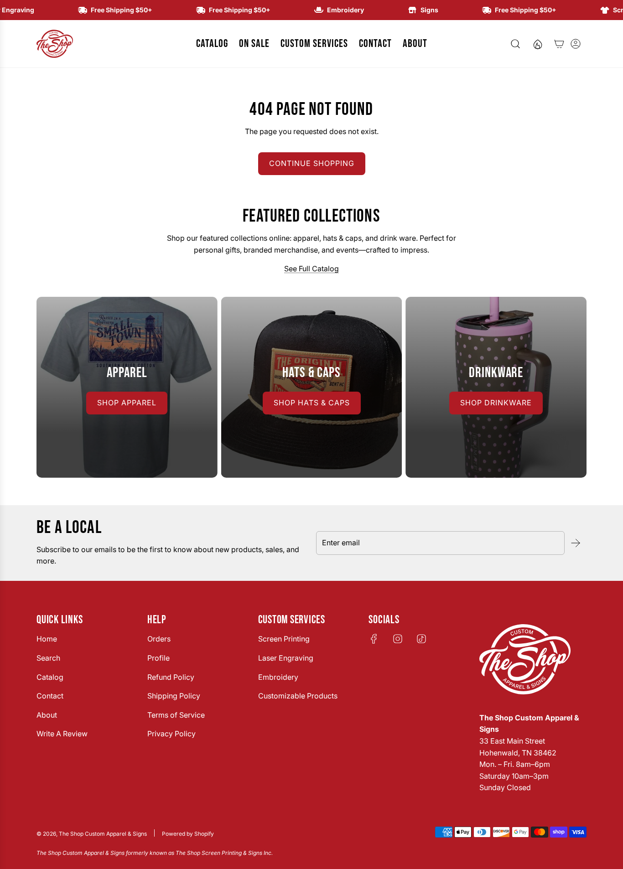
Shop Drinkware (496, 402)
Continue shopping (311, 163)
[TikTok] (421, 639)
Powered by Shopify (188, 833)
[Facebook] (374, 639)
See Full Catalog (311, 268)
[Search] (515, 44)
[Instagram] (398, 639)
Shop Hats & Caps (312, 402)
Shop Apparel (126, 402)
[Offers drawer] (537, 44)
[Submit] (576, 543)
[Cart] (559, 44)
